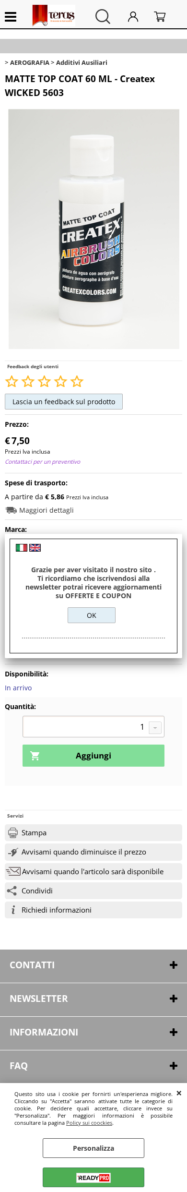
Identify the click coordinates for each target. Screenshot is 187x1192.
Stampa (34, 833)
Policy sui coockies (89, 1122)
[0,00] (165, 16)
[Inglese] (35, 549)
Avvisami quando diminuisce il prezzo (84, 852)
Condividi (37, 891)
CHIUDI (179, 1092)
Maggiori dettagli (46, 510)
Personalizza (93, 1148)
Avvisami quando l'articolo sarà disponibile (93, 872)
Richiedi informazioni (57, 910)
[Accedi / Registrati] (138, 16)
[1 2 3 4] (93, 728)
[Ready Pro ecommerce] (93, 1177)
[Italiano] (21, 549)
